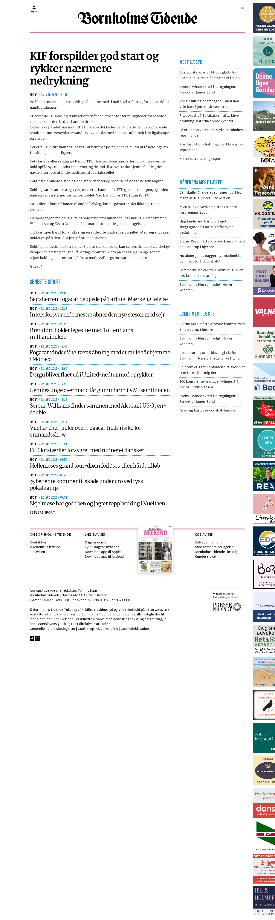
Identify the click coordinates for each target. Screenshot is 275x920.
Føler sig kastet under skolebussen (207, 411)
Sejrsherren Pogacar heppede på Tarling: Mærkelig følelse (99, 299)
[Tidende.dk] (137, 18)
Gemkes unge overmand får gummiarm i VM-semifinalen (100, 390)
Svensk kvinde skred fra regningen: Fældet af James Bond (207, 90)
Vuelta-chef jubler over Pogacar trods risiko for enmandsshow (85, 432)
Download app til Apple (103, 552)
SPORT (34, 95)
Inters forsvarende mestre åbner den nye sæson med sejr (97, 315)
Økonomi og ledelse (45, 547)
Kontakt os (38, 543)
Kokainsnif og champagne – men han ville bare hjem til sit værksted (209, 104)
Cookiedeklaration (135, 629)
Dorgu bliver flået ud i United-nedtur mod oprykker (91, 375)
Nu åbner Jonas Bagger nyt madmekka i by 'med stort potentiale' (211, 259)
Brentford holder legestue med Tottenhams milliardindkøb (81, 334)
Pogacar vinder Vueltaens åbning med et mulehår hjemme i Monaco (100, 356)
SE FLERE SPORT (42, 513)
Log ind (34, 11)
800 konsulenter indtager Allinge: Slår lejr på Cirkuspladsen (209, 385)
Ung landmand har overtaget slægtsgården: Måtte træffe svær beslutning (206, 227)
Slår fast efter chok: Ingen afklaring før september (211, 147)
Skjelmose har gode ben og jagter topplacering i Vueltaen (97, 503)
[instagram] (37, 638)
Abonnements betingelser (215, 547)
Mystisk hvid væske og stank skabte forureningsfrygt (208, 210)
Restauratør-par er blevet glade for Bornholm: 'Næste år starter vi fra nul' (210, 75)
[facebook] (32, 638)
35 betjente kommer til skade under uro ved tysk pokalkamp (86, 485)
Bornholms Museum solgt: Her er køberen (206, 288)
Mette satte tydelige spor (199, 159)
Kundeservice (205, 557)
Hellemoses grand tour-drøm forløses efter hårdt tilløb (95, 466)
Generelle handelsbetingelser (52, 629)
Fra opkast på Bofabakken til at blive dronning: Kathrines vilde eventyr (209, 119)
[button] (242, 7)
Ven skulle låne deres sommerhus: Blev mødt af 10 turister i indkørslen (210, 196)
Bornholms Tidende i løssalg (216, 552)
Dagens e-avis (95, 543)
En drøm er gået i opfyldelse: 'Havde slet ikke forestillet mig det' (212, 370)
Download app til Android (104, 557)
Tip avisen (37, 552)
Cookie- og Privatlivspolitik (98, 629)
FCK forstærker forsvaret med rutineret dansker (87, 450)
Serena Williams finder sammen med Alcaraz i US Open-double (98, 409)
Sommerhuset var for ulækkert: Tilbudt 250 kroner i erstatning (211, 273)
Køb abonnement (208, 543)
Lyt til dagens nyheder (102, 547)
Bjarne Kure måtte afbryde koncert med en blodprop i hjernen (212, 244)
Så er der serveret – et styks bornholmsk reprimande (212, 133)
